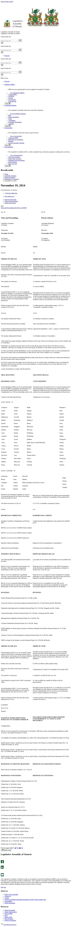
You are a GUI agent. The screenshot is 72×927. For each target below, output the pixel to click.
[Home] (30, 30)
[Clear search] (20, 40)
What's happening (9, 903)
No (22, 848)
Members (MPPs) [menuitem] (9, 84)
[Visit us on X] (2, 865)
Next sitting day (9, 196)
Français (6, 55)
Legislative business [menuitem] (10, 105)
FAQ (6, 915)
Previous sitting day (10, 193)
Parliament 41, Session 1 (11, 179)
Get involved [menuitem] (8, 128)
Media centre (8, 917)
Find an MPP (8, 913)
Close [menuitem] (7, 103)
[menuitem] (17, 93)
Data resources (8, 918)
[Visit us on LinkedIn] (2, 868)
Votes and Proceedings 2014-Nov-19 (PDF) (14, 208)
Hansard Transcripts (10, 199)
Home (6, 174)
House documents (9, 177)
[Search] (2, 43)
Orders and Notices (10, 203)
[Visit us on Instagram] (2, 859)
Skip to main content (7, 1)
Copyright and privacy (9, 924)
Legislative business (10, 176)
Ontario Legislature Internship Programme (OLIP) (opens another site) (25, 899)
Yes (17, 848)
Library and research (10, 912)
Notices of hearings (10, 920)
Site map (3, 887)
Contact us (7, 896)
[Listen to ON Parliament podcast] (2, 870)
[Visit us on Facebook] (2, 863)
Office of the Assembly (11, 894)
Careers (6, 898)
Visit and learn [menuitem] (8, 147)
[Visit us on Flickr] (2, 872)
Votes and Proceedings (11, 201)
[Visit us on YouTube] (2, 876)
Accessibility (8, 901)
